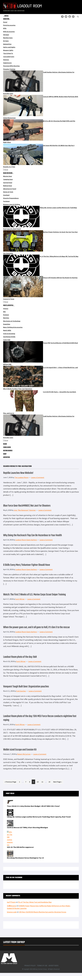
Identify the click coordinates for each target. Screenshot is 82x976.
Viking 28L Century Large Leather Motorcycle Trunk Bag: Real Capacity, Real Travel (39, 817)
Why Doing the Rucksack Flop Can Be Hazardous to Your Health (32, 535)
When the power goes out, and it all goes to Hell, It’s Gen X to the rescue (36, 627)
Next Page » (57, 782)
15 (50, 782)
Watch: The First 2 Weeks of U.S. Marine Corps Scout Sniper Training (34, 594)
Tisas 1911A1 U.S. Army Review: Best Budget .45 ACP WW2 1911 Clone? (33, 806)
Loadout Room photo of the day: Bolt (20, 657)
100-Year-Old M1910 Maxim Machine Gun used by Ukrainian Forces (42, 912)
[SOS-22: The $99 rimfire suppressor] (10, 832)
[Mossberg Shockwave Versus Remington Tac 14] (10, 852)
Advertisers (53, 965)
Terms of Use (42, 965)
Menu (6, 16)
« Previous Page (10, 782)
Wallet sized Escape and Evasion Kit (20, 749)
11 (43, 782)
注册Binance (11, 906)
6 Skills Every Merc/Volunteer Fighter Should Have (26, 565)
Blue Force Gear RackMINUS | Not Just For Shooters (27, 505)
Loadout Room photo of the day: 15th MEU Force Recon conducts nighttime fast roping (39, 718)
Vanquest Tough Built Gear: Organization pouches (26, 686)
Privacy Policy (30, 965)
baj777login (11, 902)
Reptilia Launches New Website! (18, 473)
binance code (11, 912)
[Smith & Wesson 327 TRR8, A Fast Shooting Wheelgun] (10, 821)
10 (38, 782)
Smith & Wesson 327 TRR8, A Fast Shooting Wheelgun (27, 827)
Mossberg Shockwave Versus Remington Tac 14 (25, 858)
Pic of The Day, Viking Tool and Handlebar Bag (35, 902)
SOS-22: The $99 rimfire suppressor (20, 847)
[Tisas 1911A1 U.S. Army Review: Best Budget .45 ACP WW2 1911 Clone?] (10, 800)
